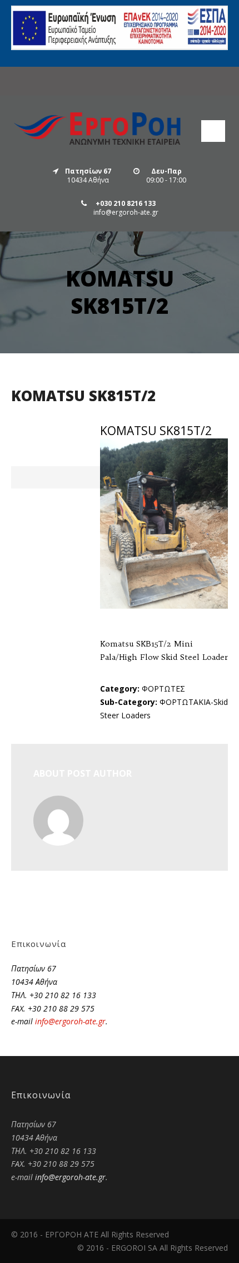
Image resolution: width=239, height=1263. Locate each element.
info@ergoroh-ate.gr (70, 1021)
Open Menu (213, 131)
